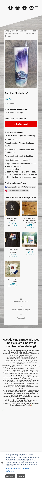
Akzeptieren (10, 476)
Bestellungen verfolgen (21, 310)
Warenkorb (21, 318)
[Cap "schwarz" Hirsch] (12, 208)
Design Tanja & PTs (20, 31)
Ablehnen (21, 476)
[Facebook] (10, 8)
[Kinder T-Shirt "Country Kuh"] (12, 269)
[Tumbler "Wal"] (29, 239)
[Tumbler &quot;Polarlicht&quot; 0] (21, 64)
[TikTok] (24, 8)
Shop (7, 31)
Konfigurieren (10, 471)
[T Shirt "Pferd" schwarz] (12, 239)
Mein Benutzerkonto (21, 301)
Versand (12, 103)
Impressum (26, 468)
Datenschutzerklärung (13, 468)
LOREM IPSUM (7, 409)
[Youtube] (31, 8)
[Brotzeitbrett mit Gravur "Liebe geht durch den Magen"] (29, 208)
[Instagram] (17, 8)
